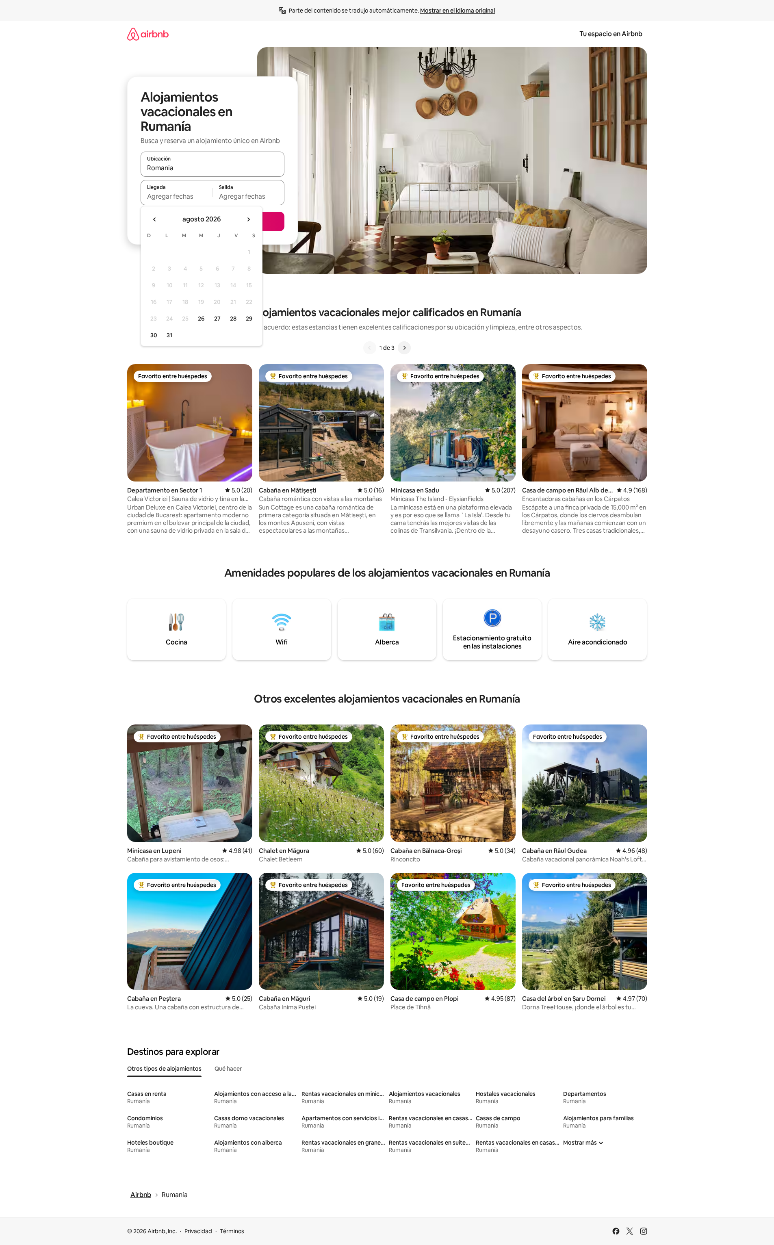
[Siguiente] (404, 347)
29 (249, 318)
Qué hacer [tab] (228, 1068)
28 (233, 318)
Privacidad (198, 1231)
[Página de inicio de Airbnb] (148, 34)
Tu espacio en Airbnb (610, 34)
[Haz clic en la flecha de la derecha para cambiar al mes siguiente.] (248, 219)
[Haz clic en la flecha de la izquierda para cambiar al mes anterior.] (154, 219)
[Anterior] (369, 347)
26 (201, 318)
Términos (232, 1231)
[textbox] (176, 196)
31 (169, 335)
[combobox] (212, 168)
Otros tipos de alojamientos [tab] (164, 1068)
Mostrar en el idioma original (457, 10)
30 (153, 335)
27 (217, 318)
